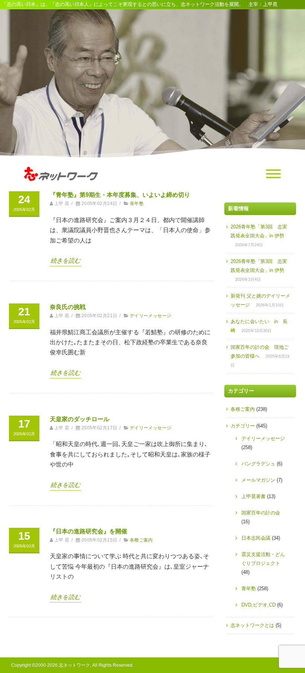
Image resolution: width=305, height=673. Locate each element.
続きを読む (65, 260)
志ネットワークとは (252, 625)
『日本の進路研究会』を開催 (88, 531)
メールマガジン (258, 480)
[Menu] (273, 174)
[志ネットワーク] (61, 188)
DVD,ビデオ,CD (258, 605)
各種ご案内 (141, 540)
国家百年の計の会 (260, 513)
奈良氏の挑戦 (68, 307)
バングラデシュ (258, 463)
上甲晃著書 (253, 496)
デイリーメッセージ (150, 315)
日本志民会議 (255, 538)
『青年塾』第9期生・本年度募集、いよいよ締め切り (120, 195)
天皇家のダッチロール (79, 419)
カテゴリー (243, 426)
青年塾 (137, 203)
